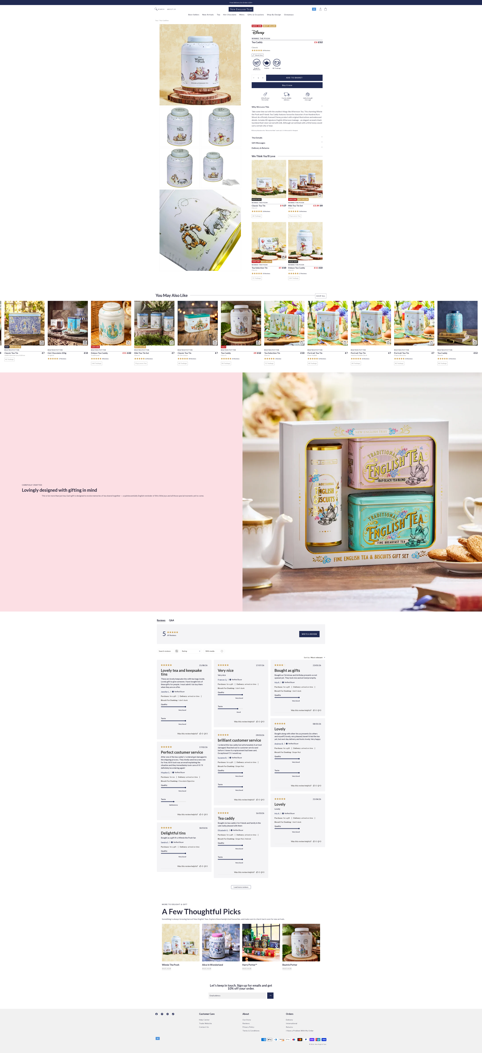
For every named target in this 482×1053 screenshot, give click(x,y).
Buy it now (287, 85)
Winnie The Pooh (170, 965)
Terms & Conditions (251, 1031)
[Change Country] (315, 9)
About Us (171, 9)
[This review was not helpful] (205, 733)
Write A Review (309, 634)
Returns (289, 1027)
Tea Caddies (164, 20)
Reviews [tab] (161, 620)
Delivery (289, 1020)
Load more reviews (241, 887)
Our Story (247, 1020)
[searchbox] (165, 651)
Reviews (246, 1023)
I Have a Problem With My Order (300, 1031)
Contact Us (204, 1027)
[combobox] (191, 651)
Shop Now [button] (166, 968)
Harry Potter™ (249, 965)
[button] (326, 9)
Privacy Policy (248, 1027)
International (291, 1023)
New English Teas (320, 1044)
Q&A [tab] (171, 620)
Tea (156, 20)
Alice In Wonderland (212, 965)
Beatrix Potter (289, 965)
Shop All (320, 296)
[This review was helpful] (200, 733)
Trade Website (205, 1023)
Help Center (204, 1020)
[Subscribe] (270, 995)
